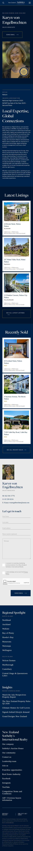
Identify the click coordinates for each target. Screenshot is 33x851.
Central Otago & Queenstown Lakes (14, 674)
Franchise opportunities (12, 770)
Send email (10, 34)
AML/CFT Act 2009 (22, 814)
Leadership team (9, 761)
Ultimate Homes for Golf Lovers (16, 708)
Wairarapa (6, 646)
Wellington (7, 650)
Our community (8, 753)
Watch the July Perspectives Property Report (14, 696)
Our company (8, 744)
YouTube (6, 787)
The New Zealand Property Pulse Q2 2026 (16, 702)
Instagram (6, 783)
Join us (5, 766)
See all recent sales (15, 450)
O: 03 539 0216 (7, 499)
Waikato (5, 629)
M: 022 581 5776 (8, 496)
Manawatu (6, 642)
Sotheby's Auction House (13, 748)
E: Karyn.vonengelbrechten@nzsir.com (15, 503)
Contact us (6, 757)
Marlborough (7, 665)
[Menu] (30, 3)
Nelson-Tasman (8, 660)
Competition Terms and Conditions (12, 792)
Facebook (6, 778)
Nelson (4, 95)
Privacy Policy (5, 814)
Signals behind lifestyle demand (15, 712)
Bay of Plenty (8, 633)
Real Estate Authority (11, 774)
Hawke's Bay (7, 637)
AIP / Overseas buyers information (11, 799)
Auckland (6, 624)
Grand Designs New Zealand (14, 716)
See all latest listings (15, 313)
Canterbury (7, 669)
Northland (6, 620)
